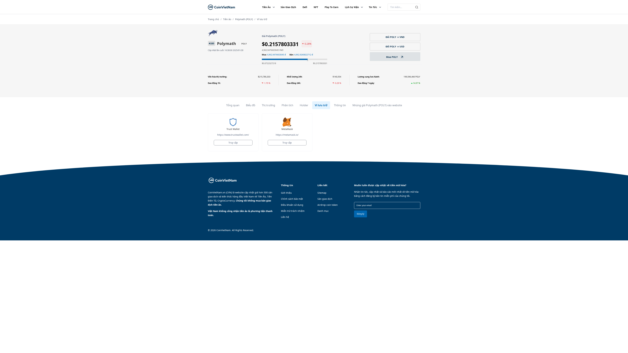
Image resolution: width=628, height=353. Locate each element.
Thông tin (340, 105)
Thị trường (268, 105)
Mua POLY (392, 57)
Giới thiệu (286, 192)
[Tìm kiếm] (416, 7)
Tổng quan (232, 105)
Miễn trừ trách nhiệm (293, 210)
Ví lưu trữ (321, 105)
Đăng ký (360, 213)
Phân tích (287, 105)
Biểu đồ (250, 105)
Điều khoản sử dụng (292, 204)
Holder (304, 105)
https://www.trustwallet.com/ (233, 134)
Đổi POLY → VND (395, 37)
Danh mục (323, 210)
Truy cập (233, 142)
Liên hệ (285, 217)
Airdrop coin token (327, 204)
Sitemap (321, 192)
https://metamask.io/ (287, 134)
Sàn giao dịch (324, 198)
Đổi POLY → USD (395, 46)
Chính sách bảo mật (292, 198)
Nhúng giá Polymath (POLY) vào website (377, 105)
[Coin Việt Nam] (221, 7)
